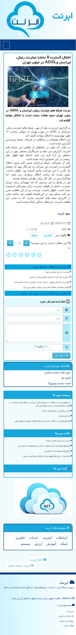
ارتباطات (61, 537)
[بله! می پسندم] (26, 243)
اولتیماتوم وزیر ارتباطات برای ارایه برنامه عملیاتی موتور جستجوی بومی (42, 421)
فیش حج (66, 377)
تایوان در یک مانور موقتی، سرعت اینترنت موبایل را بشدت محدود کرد (42, 282)
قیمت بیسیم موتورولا (59, 383)
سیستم (25, 543)
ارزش (38, 543)
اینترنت (48, 235)
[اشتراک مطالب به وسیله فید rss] (8, 254)
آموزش (51, 543)
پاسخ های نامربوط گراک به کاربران (57, 451)
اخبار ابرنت (36, 559)
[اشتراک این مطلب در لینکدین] (14, 254)
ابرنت (62, 15)
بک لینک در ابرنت (66, 616)
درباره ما (70, 611)
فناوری (20, 537)
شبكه (34, 235)
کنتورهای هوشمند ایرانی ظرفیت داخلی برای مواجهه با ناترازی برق (44, 446)
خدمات (33, 537)
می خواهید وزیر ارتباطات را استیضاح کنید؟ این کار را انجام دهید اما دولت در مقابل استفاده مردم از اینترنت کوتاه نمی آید (39, 404)
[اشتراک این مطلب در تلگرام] (39, 254)
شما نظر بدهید (64, 416)
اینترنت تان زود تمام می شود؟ (57, 272)
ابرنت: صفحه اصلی (19, 565)
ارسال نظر (60, 355)
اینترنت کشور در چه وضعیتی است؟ (56, 411)
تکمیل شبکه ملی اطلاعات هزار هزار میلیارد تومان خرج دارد (46, 287)
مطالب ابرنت (68, 625)
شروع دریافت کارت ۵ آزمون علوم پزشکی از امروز (50, 277)
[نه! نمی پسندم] (10, 243)
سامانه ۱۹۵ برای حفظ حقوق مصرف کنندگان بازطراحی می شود (46, 456)
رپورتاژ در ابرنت (67, 621)
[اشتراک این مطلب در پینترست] (21, 254)
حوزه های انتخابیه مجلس (58, 372)
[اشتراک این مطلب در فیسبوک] (33, 254)
